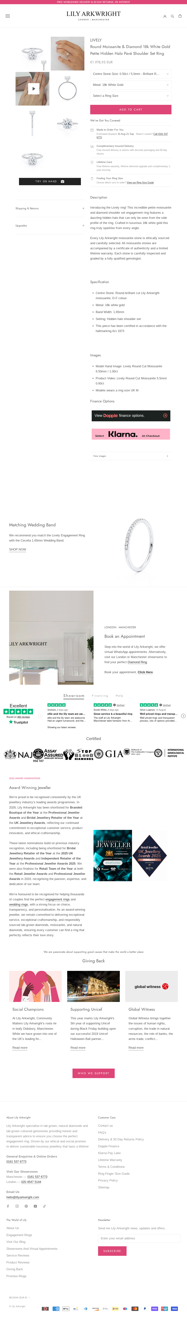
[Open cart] (180, 16)
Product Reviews (18, 1262)
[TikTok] (44, 1206)
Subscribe (112, 1251)
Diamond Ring (137, 662)
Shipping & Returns (27, 208)
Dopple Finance (108, 1146)
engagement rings (57, 899)
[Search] (172, 16)
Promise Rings (16, 1276)
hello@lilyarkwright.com (22, 1197)
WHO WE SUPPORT (93, 1073)
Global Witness (142, 1009)
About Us (12, 1228)
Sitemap (103, 1187)
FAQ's (102, 1132)
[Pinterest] (26, 1206)
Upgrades (21, 226)
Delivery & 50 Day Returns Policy (121, 1139)
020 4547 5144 (31, 1182)
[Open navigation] (7, 16)
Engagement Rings (19, 1235)
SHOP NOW (17, 549)
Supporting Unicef (86, 1009)
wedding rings (18, 904)
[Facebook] (7, 1206)
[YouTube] (35, 1206)
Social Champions (28, 1009)
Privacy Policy (108, 1180)
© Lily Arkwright (17, 1306)
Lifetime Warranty (110, 1160)
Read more (19, 1047)
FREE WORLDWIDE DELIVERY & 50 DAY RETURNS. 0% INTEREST (93, 2)
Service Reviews (17, 1255)
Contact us (105, 1125)
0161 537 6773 (16, 1161)
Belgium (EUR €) (18, 1297)
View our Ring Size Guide (140, 182)
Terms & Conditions (111, 1166)
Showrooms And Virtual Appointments (32, 1248)
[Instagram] (17, 1206)
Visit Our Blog (15, 1242)
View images (99, 456)
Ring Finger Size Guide (114, 1173)
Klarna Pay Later (109, 1153)
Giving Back (14, 1269)
